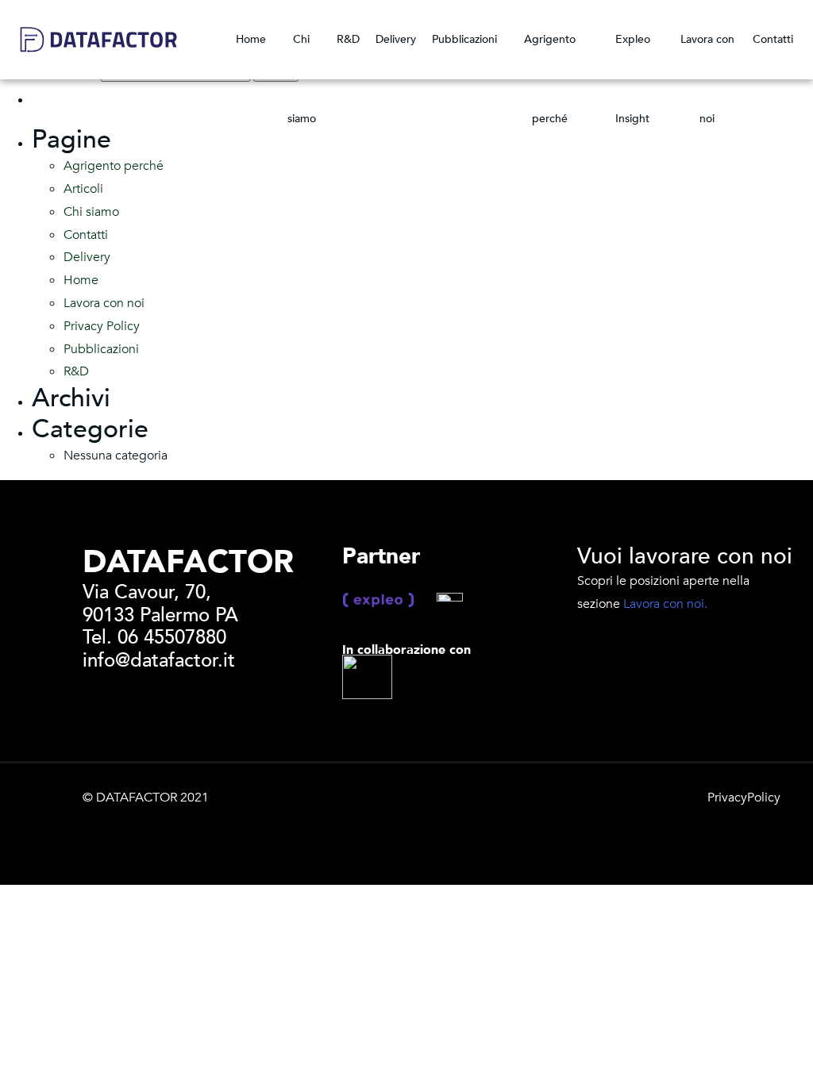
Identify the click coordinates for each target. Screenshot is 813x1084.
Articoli (83, 189)
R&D (348, 39)
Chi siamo (301, 55)
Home (251, 39)
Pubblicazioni (464, 39)
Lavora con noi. (665, 604)
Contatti (773, 39)
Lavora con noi (707, 55)
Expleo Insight (632, 55)
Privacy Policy (102, 326)
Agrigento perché (550, 55)
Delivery (396, 39)
